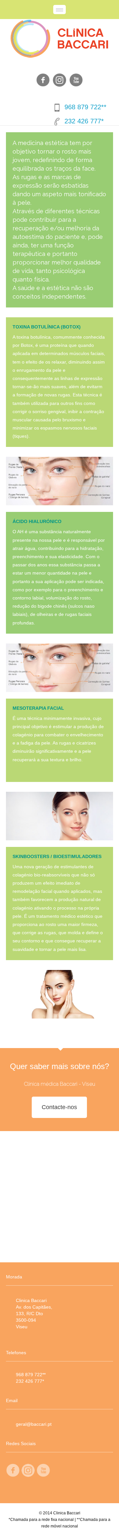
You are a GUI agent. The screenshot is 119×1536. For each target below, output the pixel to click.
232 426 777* (84, 121)
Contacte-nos (59, 1107)
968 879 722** (85, 107)
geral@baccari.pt (34, 1424)
